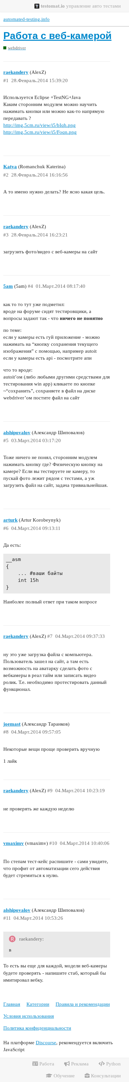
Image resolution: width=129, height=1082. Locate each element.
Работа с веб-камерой (57, 35)
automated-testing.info (26, 19)
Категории (37, 1004)
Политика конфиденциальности (37, 1028)
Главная (11, 1004)
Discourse (46, 1042)
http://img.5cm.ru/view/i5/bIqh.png (39, 125)
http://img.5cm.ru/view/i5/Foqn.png (40, 132)
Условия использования (28, 1016)
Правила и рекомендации (83, 1004)
